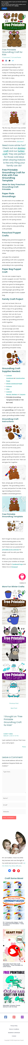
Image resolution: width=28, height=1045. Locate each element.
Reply (24, 747)
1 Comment (6, 57)
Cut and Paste (16, 57)
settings (16, 5)
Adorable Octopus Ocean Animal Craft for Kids (11, 1006)
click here (20, 141)
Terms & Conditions (14, 1029)
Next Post (14, 708)
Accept (4, 8)
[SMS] (9, 61)
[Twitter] (13, 61)
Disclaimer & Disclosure (14, 1032)
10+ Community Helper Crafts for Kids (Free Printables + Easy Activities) (13, 923)
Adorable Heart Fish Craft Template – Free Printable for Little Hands (13, 965)
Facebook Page (17, 564)
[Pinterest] (3, 61)
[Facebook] (6, 61)
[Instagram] (22, 1017)
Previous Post (14, 703)
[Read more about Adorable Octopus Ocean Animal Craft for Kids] (14, 987)
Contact (14, 1036)
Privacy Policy (14, 1025)
